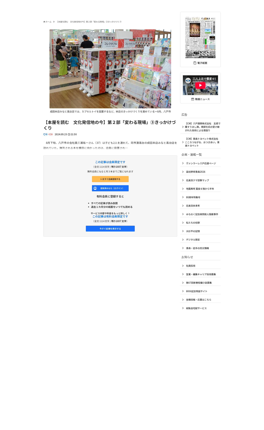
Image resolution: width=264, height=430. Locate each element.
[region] (110, 71)
